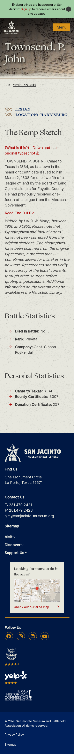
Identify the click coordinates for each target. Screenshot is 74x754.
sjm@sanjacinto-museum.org (29, 516)
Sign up (26, 9)
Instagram (20, 636)
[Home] (11, 27)
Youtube (44, 636)
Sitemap (10, 744)
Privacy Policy (14, 734)
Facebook (8, 636)
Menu (61, 27)
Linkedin (33, 636)
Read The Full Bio (20, 213)
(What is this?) (17, 148)
